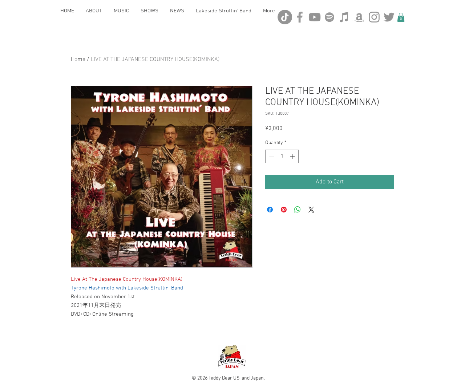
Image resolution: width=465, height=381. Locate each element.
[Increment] (293, 156)
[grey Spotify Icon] (329, 17)
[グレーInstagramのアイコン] (374, 17)
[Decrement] (270, 156)
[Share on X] (311, 209)
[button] (401, 17)
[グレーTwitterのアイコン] (389, 17)
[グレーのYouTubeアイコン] (314, 17)
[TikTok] (285, 17)
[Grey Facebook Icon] (299, 17)
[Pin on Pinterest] (283, 209)
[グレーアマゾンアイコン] (359, 17)
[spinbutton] (281, 156)
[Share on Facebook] (270, 209)
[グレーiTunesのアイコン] (344, 17)
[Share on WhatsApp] (297, 209)
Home (78, 59)
